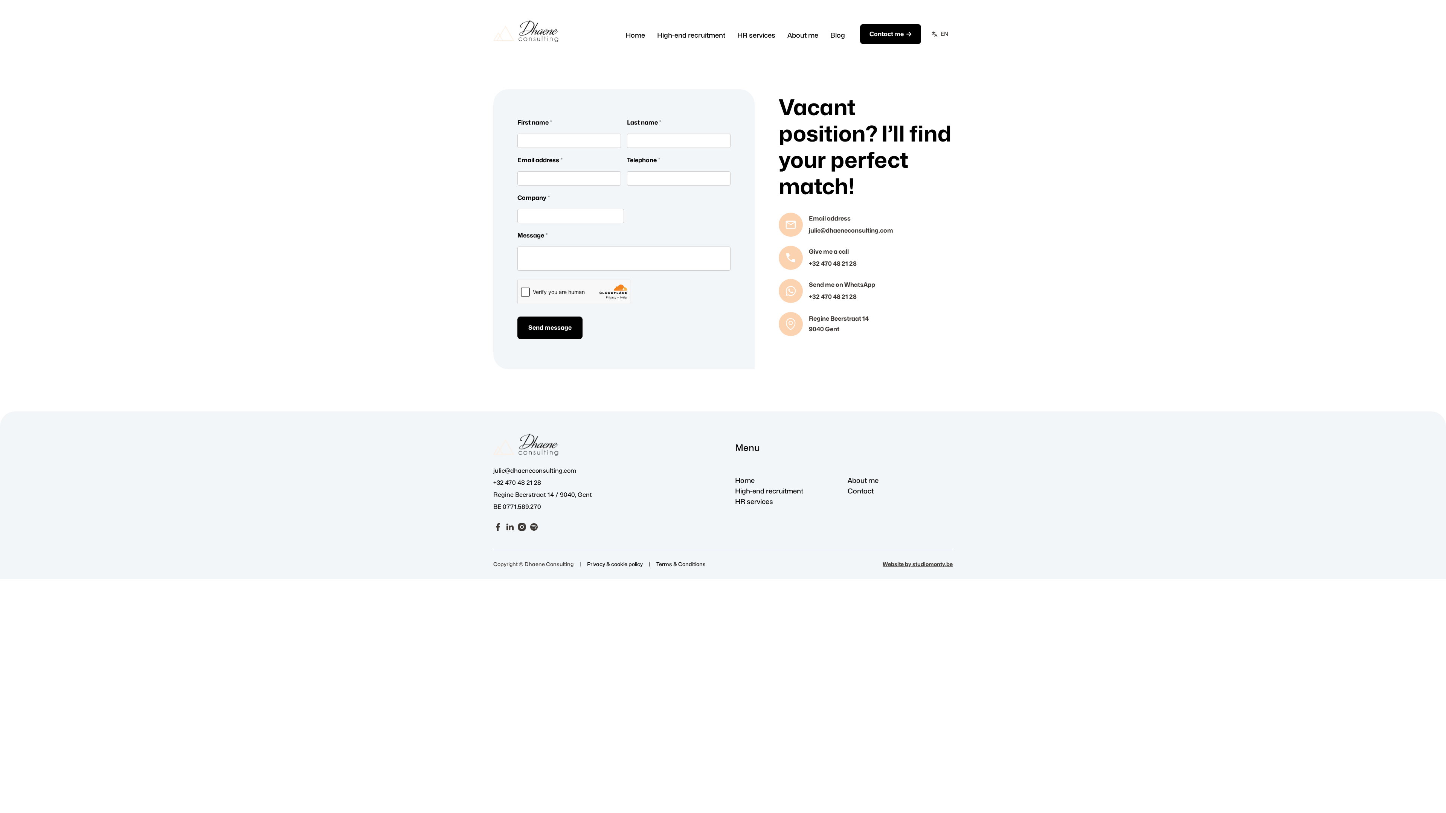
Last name (644, 123)
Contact (861, 491)
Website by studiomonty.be (918, 564)
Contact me (890, 34)
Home (635, 35)
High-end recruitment (691, 35)
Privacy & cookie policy (615, 564)
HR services (756, 35)
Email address (540, 160)
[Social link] (497, 527)
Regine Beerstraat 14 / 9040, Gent (542, 495)
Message (532, 236)
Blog (837, 35)
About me (802, 35)
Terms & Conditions (681, 564)
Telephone (643, 160)
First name (534, 123)
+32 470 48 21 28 (517, 483)
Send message (550, 328)
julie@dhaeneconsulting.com (535, 471)
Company (533, 198)
